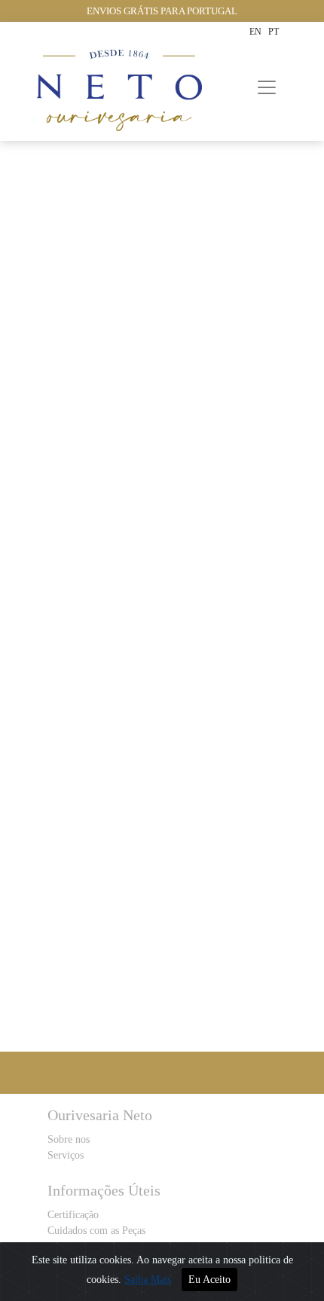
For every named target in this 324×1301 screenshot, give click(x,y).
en (255, 31)
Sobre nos (68, 1139)
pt (273, 31)
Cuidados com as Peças (96, 1230)
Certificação (73, 1214)
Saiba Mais (147, 1279)
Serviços (65, 1155)
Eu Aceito (209, 1279)
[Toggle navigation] (267, 87)
